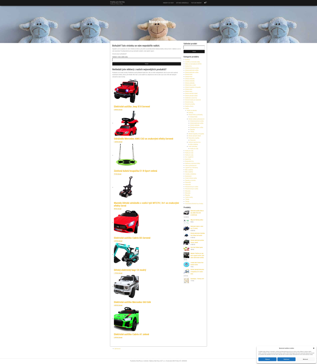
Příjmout (267, 359)
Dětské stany (188, 89)
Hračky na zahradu (192, 110)
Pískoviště (193, 140)
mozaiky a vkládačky (190, 174)
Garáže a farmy (189, 106)
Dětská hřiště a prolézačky (195, 114)
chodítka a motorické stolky (192, 62)
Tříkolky (192, 131)
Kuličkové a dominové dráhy (192, 163)
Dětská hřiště (188, 74)
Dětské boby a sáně (190, 85)
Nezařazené (188, 176)
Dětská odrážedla (182, 3)
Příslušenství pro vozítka (196, 127)
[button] (314, 348)
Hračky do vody (168, 3)
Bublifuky (187, 59)
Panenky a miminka (190, 180)
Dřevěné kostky (189, 102)
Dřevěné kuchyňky (190, 104)
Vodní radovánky (192, 146)
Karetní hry (188, 159)
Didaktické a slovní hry (191, 98)
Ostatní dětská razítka (191, 178)
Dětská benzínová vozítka (192, 68)
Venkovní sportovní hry (194, 142)
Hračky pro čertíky (117, 2)
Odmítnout (286, 359)
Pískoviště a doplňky (193, 138)
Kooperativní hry (189, 161)
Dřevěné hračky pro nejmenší (193, 100)
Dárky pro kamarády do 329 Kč (193, 64)
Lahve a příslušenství (190, 165)
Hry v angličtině (189, 157)
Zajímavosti (117, 348)
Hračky (187, 108)
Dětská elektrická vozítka (191, 70)
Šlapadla (192, 129)
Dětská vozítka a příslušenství (196, 119)
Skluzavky (187, 191)
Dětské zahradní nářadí (191, 93)
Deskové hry (188, 66)
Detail (120, 109)
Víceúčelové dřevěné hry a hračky (194, 203)
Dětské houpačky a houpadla (193, 87)
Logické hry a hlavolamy (191, 167)
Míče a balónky (194, 144)
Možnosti (305, 359)
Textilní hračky (196, 3)
